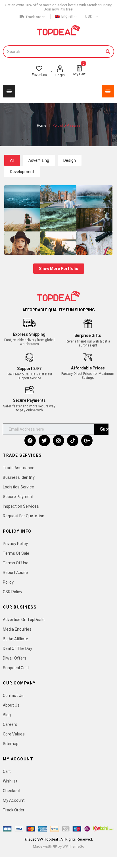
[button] (9, 91)
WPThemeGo (73, 846)
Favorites (39, 75)
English (67, 16)
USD (89, 16)
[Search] (108, 51)
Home (41, 125)
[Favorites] (39, 68)
